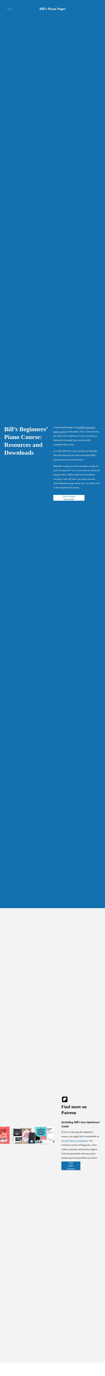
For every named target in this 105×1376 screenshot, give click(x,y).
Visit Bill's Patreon (71, 1165)
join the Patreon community (74, 1140)
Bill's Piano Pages (53, 9)
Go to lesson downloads (69, 498)
